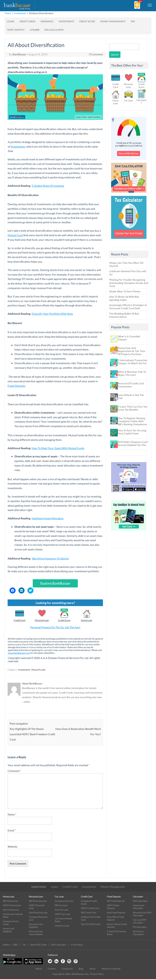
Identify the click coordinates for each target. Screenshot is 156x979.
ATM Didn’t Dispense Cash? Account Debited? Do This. (133, 443)
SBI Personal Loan (38, 901)
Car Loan (128, 100)
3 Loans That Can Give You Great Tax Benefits (132, 408)
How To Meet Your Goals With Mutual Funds (58, 448)
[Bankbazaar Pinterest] (76, 961)
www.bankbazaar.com (19, 653)
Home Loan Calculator (138, 907)
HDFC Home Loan (12, 905)
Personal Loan (42, 620)
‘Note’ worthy (16, 29)
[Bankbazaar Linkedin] (56, 961)
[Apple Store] (33, 963)
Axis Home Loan (11, 909)
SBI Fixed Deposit (115, 901)
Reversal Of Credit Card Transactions (131, 385)
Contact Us (67, 968)
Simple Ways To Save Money (124, 291)
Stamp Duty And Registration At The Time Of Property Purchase (131, 351)
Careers (52, 968)
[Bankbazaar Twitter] (50, 961)
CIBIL (15, 944)
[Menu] (150, 5)
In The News (77, 944)
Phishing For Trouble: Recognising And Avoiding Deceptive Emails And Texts (128, 283)
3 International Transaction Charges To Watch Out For (132, 362)
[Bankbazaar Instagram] (69, 961)
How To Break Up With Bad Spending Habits (124, 298)
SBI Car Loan (61, 905)
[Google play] (13, 963)
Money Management (113, 21)
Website (12, 846)
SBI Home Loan (10, 901)
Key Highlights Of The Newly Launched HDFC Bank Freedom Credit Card (32, 734)
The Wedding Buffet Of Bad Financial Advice (124, 315)
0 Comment (96, 54)
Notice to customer (111, 968)
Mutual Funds (38, 669)
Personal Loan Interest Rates (36, 933)
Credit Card (19, 620)
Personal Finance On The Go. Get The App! (55, 627)
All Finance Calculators (138, 933)
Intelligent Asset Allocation (48, 518)
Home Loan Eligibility (8, 930)
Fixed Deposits (16, 385)
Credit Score (87, 21)
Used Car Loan (62, 925)
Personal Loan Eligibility (36, 925)
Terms (92, 968)
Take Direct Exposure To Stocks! (50, 558)
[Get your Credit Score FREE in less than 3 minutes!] (128, 160)
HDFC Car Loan (62, 914)
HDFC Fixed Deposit (113, 907)
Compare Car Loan (64, 901)
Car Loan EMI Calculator (139, 921)
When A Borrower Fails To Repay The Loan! (132, 373)
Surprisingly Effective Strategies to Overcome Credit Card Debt (128, 307)
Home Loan (86, 620)
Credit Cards (27, 21)
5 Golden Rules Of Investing (48, 185)
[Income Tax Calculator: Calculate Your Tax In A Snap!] (128, 239)
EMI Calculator (54, 29)
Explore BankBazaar (55, 583)
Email (12, 830)
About (38, 968)
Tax (133, 21)
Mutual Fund (15, 235)
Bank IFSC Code (39, 944)
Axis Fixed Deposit (116, 912)
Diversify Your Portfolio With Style (52, 313)
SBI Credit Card (88, 912)
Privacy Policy (97, 974)
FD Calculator (140, 927)
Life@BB (34, 29)
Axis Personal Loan (38, 912)
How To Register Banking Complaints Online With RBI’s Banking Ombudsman (132, 421)
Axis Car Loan (61, 909)
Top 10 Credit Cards (91, 924)
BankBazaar (19, 54)
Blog (81, 968)
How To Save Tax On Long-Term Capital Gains (132, 432)
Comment (14, 770)
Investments (20, 13)
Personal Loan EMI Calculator (142, 914)
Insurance (47, 21)
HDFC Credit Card (90, 908)
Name (12, 814)
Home (8, 13)
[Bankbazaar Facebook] (63, 961)
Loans (10, 21)
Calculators (141, 101)
